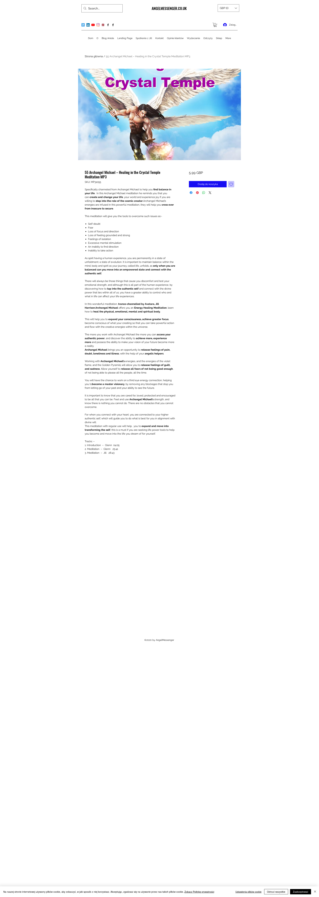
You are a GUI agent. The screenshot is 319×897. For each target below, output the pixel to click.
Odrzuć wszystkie (276, 891)
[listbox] (228, 8)
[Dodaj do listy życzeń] (231, 184)
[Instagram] (98, 25)
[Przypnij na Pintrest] (197, 193)
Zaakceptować (300, 891)
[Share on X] (210, 193)
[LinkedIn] (88, 25)
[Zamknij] (315, 891)
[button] (228, 8)
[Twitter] (83, 25)
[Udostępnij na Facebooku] (191, 193)
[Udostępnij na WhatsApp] (204, 193)
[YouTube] (93, 25)
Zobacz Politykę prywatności (199, 891)
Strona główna (94, 56)
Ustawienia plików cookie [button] (248, 891)
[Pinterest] (103, 25)
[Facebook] (108, 25)
